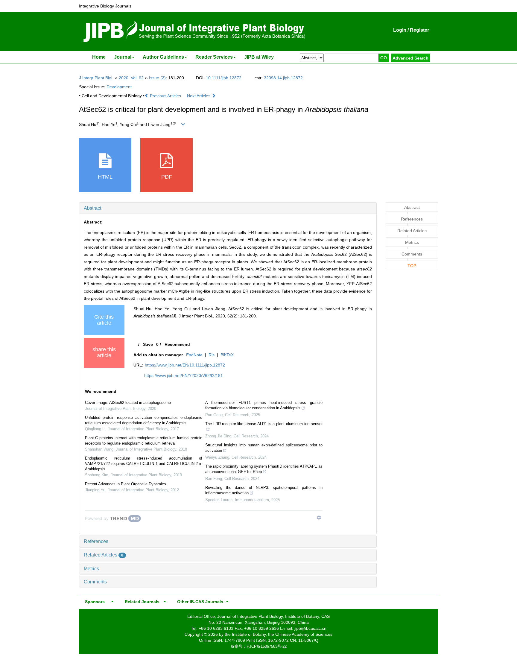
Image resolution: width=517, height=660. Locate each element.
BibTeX (227, 354)
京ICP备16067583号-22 (266, 646)
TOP (411, 265)
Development (119, 86)
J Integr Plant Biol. (96, 77)
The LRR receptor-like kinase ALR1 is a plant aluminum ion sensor (264, 424)
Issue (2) (157, 77)
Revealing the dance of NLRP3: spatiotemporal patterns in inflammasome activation (264, 490)
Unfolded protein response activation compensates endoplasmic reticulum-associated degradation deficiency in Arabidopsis (143, 420)
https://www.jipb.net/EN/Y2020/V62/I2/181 (183, 375)
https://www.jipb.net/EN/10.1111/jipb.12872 (185, 365)
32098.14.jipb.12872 (283, 77)
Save (148, 344)
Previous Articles (165, 95)
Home (99, 57)
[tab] (227, 208)
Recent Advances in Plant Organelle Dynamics (125, 484)
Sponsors (93, 601)
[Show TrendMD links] (319, 517)
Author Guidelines (163, 57)
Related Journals (141, 601)
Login (399, 30)
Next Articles (199, 95)
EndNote (194, 354)
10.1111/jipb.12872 (223, 77)
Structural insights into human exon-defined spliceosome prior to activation (264, 448)
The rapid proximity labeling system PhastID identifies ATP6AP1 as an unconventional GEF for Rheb (264, 469)
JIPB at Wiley (259, 57)
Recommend (177, 344)
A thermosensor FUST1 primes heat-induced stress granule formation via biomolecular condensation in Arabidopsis (264, 405)
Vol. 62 (137, 77)
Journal (122, 57)
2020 (123, 77)
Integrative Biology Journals (105, 6)
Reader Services (214, 57)
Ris (212, 354)
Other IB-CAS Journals (198, 601)
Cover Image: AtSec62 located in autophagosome (128, 402)
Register (419, 30)
